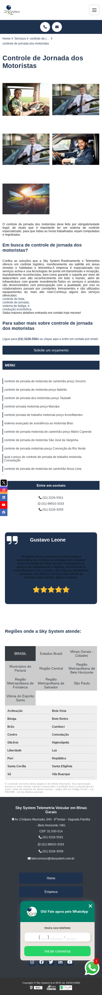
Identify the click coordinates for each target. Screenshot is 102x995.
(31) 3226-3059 (52, 509)
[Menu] (94, 9)
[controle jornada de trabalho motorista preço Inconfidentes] (26, 199)
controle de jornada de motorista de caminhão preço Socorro (45, 381)
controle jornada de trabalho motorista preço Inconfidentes (43, 415)
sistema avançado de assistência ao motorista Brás (38, 423)
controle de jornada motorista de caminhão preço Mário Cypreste (48, 431)
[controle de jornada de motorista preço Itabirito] (76, 99)
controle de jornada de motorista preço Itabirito (35, 389)
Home (51, 878)
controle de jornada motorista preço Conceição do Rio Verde (45, 448)
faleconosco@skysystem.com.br (53, 858)
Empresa (51, 892)
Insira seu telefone (58, 928)
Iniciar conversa (57, 951)
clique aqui (51, 339)
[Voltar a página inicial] (11, 10)
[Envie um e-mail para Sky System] (57, 27)
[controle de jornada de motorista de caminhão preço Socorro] (26, 99)
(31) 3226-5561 (29, 339)
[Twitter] (51, 962)
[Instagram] (32, 962)
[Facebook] (41, 962)
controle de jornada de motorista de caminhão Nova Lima (42, 469)
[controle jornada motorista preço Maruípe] (76, 149)
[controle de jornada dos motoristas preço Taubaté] (26, 149)
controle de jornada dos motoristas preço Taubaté (37, 398)
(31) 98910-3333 (52, 503)
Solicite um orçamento (51, 350)
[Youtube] (70, 962)
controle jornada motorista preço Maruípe (32, 406)
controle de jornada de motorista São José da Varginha (41, 440)
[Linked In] (60, 962)
